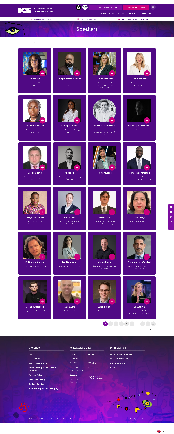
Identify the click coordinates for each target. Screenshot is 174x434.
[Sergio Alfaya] (34, 163)
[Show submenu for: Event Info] (154, 13)
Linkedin (171, 217)
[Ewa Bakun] (139, 297)
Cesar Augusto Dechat (139, 262)
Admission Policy (37, 379)
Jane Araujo (139, 217)
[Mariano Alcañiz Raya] (104, 118)
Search (153, 7)
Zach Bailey (104, 306)
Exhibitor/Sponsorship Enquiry (105, 7)
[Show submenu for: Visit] (123, 13)
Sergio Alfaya (35, 172)
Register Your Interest (136, 7)
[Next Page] (148, 323)
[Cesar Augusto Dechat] (139, 253)
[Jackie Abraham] (104, 70)
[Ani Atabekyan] (69, 253)
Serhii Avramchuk (35, 306)
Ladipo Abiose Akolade (69, 78)
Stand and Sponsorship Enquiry (43, 388)
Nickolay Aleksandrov (139, 125)
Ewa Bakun (139, 306)
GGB (90, 367)
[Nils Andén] (69, 208)
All (31, 43)
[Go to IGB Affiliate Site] (78, 7)
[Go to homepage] (24, 10)
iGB (89, 358)
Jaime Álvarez (104, 172)
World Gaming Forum (38, 363)
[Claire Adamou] (139, 70)
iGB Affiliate (74, 358)
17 (143, 323)
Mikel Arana (104, 217)
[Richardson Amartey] (139, 163)
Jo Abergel (34, 78)
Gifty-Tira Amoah (35, 217)
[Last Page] (153, 323)
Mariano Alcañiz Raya (104, 125)
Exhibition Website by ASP (136, 419)
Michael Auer (104, 262)
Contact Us (34, 359)
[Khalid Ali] (69, 163)
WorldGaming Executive (75, 381)
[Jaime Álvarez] (104, 163)
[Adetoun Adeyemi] (34, 118)
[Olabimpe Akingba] (69, 118)
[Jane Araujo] (139, 208)
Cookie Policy (62, 419)
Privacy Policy (35, 375)
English (164, 431)
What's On (106, 13)
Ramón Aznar (69, 306)
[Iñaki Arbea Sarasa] (34, 253)
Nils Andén (69, 217)
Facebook (171, 227)
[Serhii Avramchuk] (34, 297)
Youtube (171, 212)
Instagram (171, 222)
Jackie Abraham (104, 78)
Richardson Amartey (139, 172)
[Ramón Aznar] (69, 297)
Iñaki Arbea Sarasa (35, 262)
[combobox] (164, 431)
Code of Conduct (37, 384)
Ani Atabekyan (69, 262)
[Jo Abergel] (34, 70)
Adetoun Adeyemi (35, 125)
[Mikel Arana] (104, 208)
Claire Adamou (139, 78)
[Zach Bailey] (104, 297)
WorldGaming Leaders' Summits (76, 369)
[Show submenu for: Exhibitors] (138, 13)
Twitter (171, 207)
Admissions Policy (76, 419)
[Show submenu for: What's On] (113, 13)
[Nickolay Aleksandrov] (139, 118)
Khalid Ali (69, 172)
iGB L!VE (73, 363)
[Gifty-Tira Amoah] (34, 208)
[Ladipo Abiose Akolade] (69, 70)
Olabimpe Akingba (69, 125)
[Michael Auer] (104, 253)
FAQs (31, 354)
